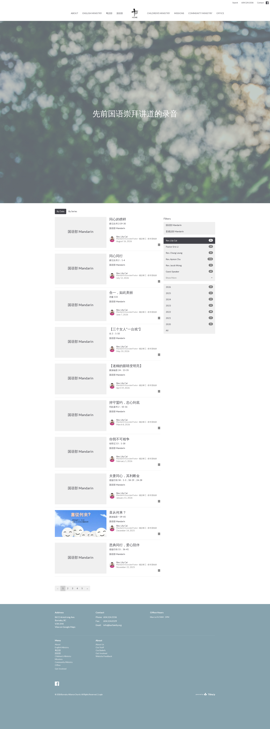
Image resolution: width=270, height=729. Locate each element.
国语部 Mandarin (174, 225)
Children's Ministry (158, 13)
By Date (60, 211)
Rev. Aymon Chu (189, 259)
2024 (189, 299)
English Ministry (92, 13)
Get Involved (60, 669)
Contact (260, 3)
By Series (72, 211)
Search (235, 3)
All (167, 330)
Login (100, 694)
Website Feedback (104, 656)
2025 (189, 293)
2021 (189, 318)
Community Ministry (200, 13)
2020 (189, 324)
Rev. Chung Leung (189, 252)
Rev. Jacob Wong (189, 265)
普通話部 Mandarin (175, 231)
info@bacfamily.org (112, 625)
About (74, 13)
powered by (204, 696)
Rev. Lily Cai (189, 240)
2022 (189, 311)
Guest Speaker (189, 271)
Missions (179, 13)
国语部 (120, 13)
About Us (100, 644)
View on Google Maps (65, 627)
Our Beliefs (101, 650)
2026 (189, 287)
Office (220, 13)
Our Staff (100, 647)
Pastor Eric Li (189, 246)
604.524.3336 (247, 3)
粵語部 (109, 13)
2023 (189, 305)
